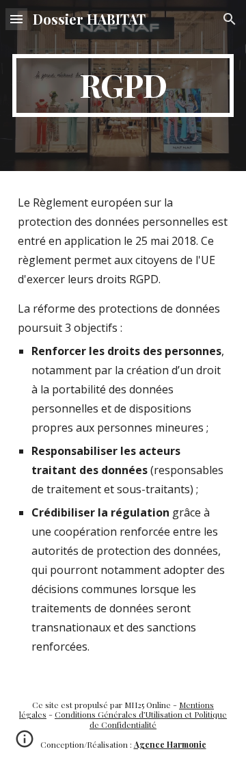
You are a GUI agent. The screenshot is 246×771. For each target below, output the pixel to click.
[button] (16, 19)
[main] (123, 85)
